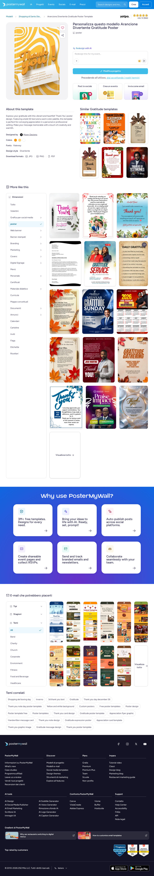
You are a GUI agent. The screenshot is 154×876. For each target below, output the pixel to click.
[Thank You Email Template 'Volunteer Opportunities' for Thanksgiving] (90, 665)
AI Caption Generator (49, 815)
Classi (112, 766)
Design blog (114, 770)
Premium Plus (88, 770)
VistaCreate (75, 805)
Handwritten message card (21, 720)
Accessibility (121, 808)
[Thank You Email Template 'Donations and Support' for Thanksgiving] (56, 665)
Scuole (85, 777)
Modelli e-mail (53, 766)
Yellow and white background (60, 706)
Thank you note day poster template (25, 706)
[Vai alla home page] (12, 5)
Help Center (121, 805)
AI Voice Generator (48, 805)
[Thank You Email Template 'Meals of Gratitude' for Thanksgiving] (107, 621)
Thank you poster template (78, 727)
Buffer (97, 805)
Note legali (120, 819)
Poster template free (17, 713)
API (116, 815)
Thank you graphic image (19, 727)
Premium (86, 766)
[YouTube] (145, 744)
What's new (10, 766)
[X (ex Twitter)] (136, 744)
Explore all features (55, 781)
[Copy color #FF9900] (15, 140)
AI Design (9, 801)
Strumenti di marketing (57, 777)
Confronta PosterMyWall (81, 794)
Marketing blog (116, 773)
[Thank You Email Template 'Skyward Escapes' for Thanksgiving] (124, 665)
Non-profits (88, 781)
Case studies (11, 770)
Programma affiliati (13, 773)
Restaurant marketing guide (122, 777)
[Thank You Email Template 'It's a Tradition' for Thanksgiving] (141, 621)
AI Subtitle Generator (49, 801)
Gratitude (74, 699)
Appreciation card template (109, 720)
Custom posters (86, 706)
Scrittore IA (10, 812)
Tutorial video (115, 762)
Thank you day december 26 (97, 699)
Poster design (132, 706)
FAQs (117, 812)
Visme (97, 801)
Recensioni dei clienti (15, 784)
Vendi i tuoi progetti (14, 781)
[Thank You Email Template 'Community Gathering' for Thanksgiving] (124, 621)
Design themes (53, 773)
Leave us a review (13, 777)
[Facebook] (119, 744)
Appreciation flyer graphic (121, 713)
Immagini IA (10, 815)
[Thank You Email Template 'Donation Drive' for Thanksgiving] (90, 621)
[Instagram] (127, 744)
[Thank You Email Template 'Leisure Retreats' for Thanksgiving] (107, 665)
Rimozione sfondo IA (48, 808)
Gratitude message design (48, 727)
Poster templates (40, 713)
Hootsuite (99, 808)
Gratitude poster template (92, 713)
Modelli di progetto (55, 762)
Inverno (39, 699)
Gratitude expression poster (78, 720)
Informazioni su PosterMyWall (18, 762)
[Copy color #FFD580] (19, 140)
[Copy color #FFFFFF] (23, 140)
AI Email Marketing (13, 808)
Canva (73, 801)
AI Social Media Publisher (16, 805)
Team (85, 773)
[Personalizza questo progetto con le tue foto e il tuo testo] (37, 61)
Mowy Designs (30, 134)
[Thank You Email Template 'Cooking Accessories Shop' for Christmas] (56, 621)
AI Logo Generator (47, 812)
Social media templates (57, 770)
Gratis (85, 762)
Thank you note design (49, 720)
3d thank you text (56, 699)
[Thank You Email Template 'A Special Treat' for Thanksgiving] (73, 665)
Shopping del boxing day (19, 699)
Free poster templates (110, 706)
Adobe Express (77, 808)
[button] (63, 28)
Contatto (119, 801)
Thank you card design (64, 713)
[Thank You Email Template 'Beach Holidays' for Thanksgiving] (73, 621)
